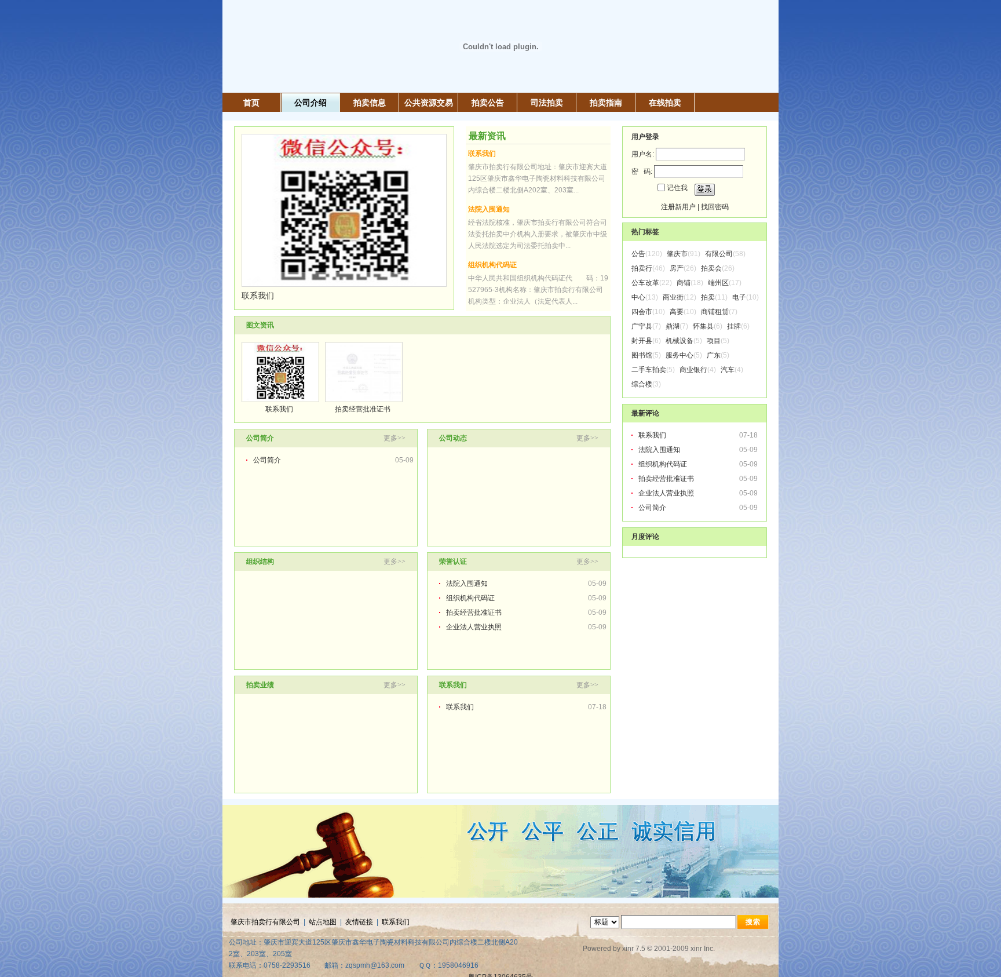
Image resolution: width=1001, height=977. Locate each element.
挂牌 (734, 326)
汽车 (728, 370)
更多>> (394, 438)
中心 (638, 297)
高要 (677, 312)
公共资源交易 (428, 102)
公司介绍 (310, 102)
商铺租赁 (715, 312)
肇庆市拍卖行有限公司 (265, 922)
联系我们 (258, 295)
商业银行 (693, 370)
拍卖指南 (606, 102)
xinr (628, 949)
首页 (251, 102)
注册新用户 (678, 207)
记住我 (677, 188)
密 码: (641, 171)
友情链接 (359, 922)
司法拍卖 (547, 102)
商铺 (684, 283)
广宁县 (641, 326)
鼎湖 (672, 326)
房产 (677, 268)
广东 (714, 355)
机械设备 (679, 341)
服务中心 (679, 355)
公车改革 (645, 283)
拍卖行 (641, 268)
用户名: (642, 154)
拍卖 (708, 297)
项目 (714, 341)
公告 (638, 254)
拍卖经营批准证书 (362, 409)
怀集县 (703, 326)
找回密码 (715, 207)
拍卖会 (711, 268)
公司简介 (267, 460)
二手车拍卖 (648, 370)
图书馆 (641, 355)
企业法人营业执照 (474, 627)
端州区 (718, 283)
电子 (739, 297)
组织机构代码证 (492, 265)
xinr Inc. (703, 949)
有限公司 (719, 254)
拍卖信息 (369, 102)
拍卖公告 (488, 102)
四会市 (641, 312)
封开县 (641, 341)
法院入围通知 (489, 209)
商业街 (673, 297)
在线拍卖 (665, 102)
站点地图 (323, 922)
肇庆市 (677, 254)
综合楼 (641, 384)
